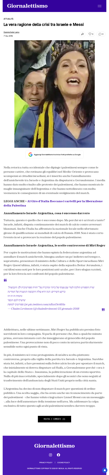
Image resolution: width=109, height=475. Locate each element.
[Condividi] (82, 34)
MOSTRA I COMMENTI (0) (54, 419)
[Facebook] (58, 455)
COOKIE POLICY (63, 463)
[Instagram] (50, 455)
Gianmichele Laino (11, 32)
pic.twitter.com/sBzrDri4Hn (46, 304)
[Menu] (99, 6)
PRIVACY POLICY (46, 463)
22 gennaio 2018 (68, 308)
